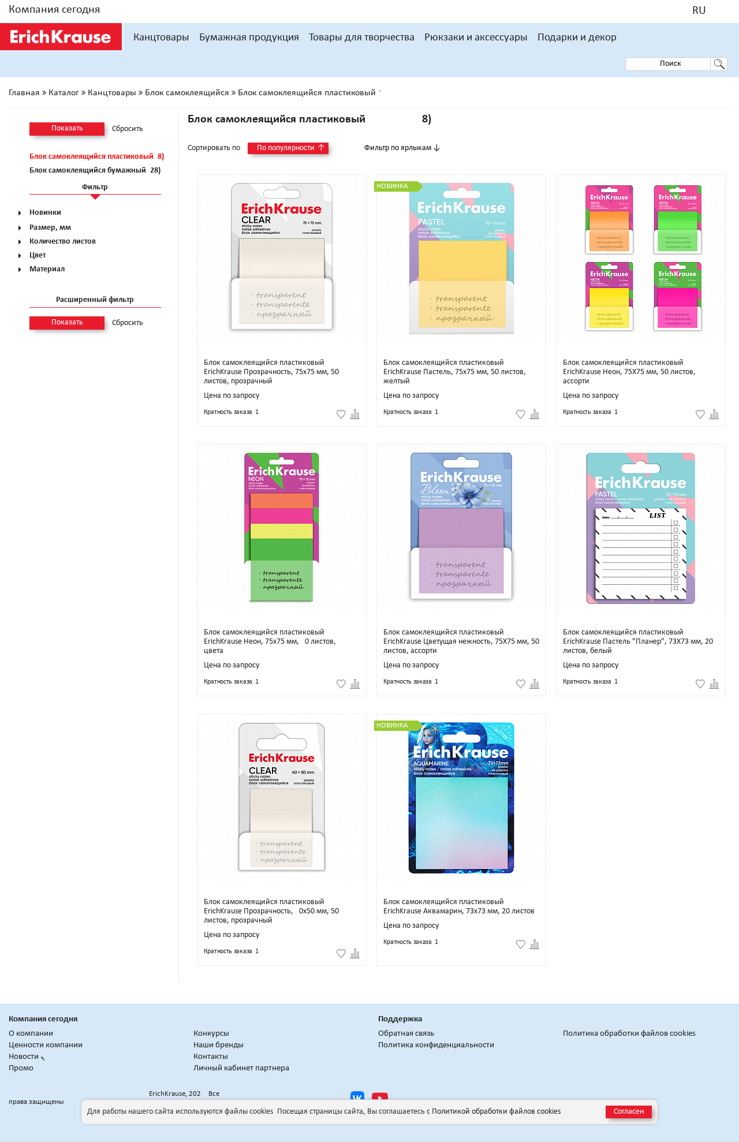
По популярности (291, 148)
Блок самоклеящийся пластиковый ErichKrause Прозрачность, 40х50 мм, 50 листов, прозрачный (271, 911)
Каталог (63, 93)
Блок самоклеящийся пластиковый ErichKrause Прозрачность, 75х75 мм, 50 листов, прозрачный (271, 372)
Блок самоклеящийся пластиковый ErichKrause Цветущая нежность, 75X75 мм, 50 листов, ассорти (461, 641)
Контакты (210, 1057)
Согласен (629, 1111)
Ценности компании (46, 1045)
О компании (31, 1033)
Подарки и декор (577, 37)
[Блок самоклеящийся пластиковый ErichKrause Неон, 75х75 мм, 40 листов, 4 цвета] (281, 528)
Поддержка (400, 1019)
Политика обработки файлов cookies (629, 1033)
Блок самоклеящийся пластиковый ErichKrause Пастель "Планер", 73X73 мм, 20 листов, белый (638, 641)
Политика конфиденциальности (436, 1045)
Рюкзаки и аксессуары (476, 37)
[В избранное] (341, 414)
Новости (24, 1057)
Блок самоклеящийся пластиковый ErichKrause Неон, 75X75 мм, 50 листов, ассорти (629, 372)
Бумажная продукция (249, 37)
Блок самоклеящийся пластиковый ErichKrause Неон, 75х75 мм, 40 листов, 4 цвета (273, 641)
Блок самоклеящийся (187, 93)
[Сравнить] (355, 414)
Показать (67, 128)
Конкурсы (211, 1033)
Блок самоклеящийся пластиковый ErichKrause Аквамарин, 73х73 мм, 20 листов (459, 907)
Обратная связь (406, 1033)
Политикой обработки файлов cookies (496, 1111)
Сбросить (127, 129)
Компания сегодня (54, 10)
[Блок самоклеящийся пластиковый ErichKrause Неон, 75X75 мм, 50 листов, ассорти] (641, 258)
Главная (24, 93)
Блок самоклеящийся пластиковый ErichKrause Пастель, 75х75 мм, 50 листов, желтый (454, 372)
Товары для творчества (362, 37)
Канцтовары (161, 37)
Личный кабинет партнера (241, 1068)
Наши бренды (218, 1045)
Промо (21, 1068)
